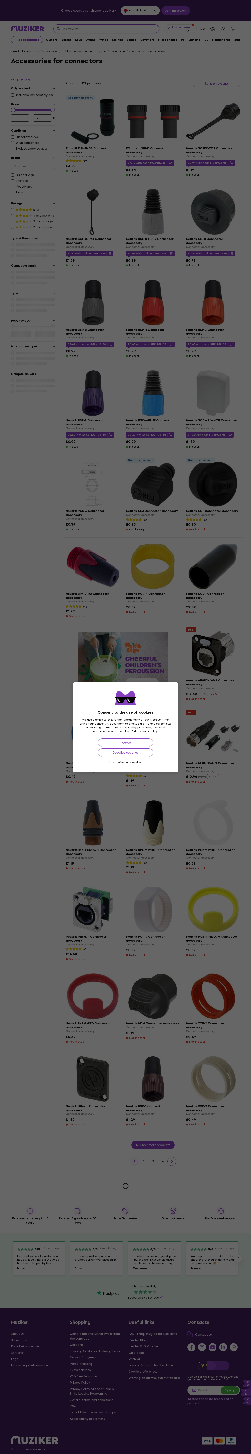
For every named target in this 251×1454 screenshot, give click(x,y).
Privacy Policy (148, 731)
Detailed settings (126, 752)
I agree (125, 742)
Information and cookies (125, 762)
